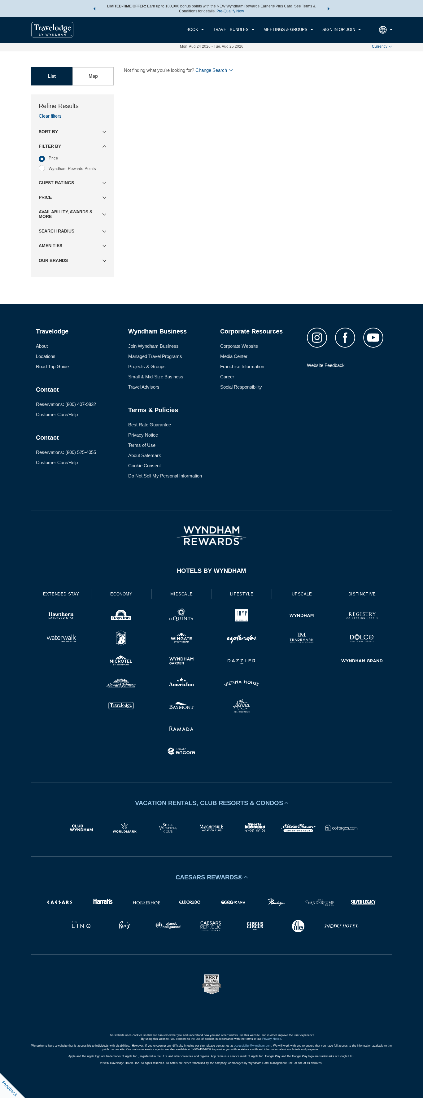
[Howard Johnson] (121, 684)
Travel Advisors (143, 387)
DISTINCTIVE (362, 594)
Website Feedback (326, 365)
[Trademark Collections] (301, 639)
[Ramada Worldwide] (181, 729)
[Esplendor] (241, 639)
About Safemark (144, 455)
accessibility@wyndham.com (252, 1045)
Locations (45, 356)
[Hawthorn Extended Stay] (61, 616)
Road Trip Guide (52, 366)
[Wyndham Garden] (181, 661)
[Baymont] (181, 707)
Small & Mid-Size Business (155, 376)
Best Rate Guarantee (149, 424)
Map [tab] (93, 76)
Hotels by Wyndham (211, 570)
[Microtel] (121, 661)
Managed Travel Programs (155, 356)
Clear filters (50, 116)
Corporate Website (239, 346)
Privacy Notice (143, 435)
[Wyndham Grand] (362, 661)
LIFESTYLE (242, 594)
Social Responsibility (241, 387)
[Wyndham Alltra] (241, 707)
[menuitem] (195, 29)
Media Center (233, 356)
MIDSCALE (181, 594)
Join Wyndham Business (153, 346)
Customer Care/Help (57, 414)
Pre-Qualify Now (230, 11)
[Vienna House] (241, 684)
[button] (94, 8)
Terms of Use (141, 445)
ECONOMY (121, 594)
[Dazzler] (241, 661)
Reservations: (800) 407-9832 (66, 404)
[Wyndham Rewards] (211, 535)
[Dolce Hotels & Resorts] (362, 639)
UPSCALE (302, 594)
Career (227, 376)
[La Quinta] (181, 616)
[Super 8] (121, 639)
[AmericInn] (181, 684)
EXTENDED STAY (61, 594)
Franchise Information (242, 366)
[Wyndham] (301, 616)
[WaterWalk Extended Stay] (61, 639)
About (42, 346)
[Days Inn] (121, 616)
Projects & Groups (147, 366)
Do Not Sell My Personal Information (165, 475)
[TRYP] (241, 616)
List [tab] (52, 76)
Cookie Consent (144, 465)
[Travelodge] (121, 707)
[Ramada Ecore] (181, 752)
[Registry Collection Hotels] (362, 616)
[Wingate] (181, 639)
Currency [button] (379, 46)
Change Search (211, 70)
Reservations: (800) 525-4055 (66, 452)
